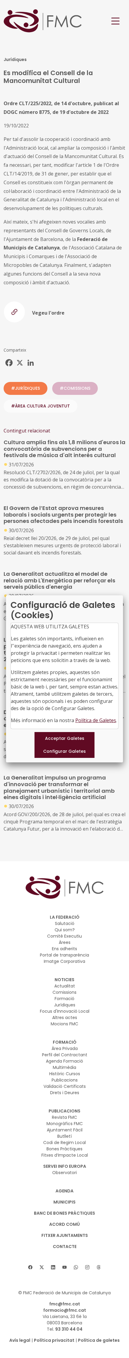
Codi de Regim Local (64, 1143)
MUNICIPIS (64, 1202)
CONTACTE (64, 1247)
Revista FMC (64, 1117)
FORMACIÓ (64, 1042)
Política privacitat (54, 1340)
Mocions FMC (64, 1024)
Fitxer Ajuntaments (64, 1235)
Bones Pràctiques (64, 1149)
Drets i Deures (64, 1093)
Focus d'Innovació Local (64, 1011)
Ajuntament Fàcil (64, 1130)
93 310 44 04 (68, 1329)
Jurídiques (64, 1005)
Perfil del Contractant (64, 1055)
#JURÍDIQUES (25, 388)
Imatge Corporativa (64, 961)
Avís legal (19, 1340)
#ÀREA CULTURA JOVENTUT (40, 406)
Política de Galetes (95, 720)
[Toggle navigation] (115, 21)
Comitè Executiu (64, 936)
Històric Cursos (64, 1074)
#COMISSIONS (75, 388)
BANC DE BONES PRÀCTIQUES (64, 1213)
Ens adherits (64, 949)
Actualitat (64, 986)
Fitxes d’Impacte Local (64, 1155)
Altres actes (64, 1018)
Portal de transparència (64, 955)
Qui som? (65, 930)
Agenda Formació (64, 1061)
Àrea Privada (65, 1048)
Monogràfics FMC (64, 1124)
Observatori (64, 1173)
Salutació (64, 923)
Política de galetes (99, 1340)
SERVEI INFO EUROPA (64, 1166)
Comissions (64, 992)
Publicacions (65, 1080)
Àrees (64, 942)
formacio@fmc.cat (64, 1310)
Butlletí (64, 1136)
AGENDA (65, 1191)
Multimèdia (64, 1067)
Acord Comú (64, 1224)
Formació (64, 999)
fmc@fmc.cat (64, 1304)
